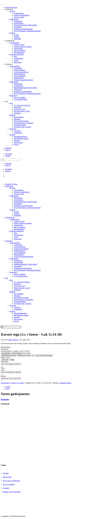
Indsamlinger (18, 48)
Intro (11, 103)
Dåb (15, 56)
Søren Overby (13, 340)
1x (33, 355)
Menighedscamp (19, 74)
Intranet (7, 156)
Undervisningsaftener (21, 72)
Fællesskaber (14, 19)
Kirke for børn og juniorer (23, 47)
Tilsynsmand (18, 142)
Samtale (16, 37)
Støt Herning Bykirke (21, 121)
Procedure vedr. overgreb (22, 127)
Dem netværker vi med (22, 111)
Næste (7, 388)
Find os (16, 144)
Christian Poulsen (65, 383)
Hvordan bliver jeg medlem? (23, 123)
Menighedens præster (21, 139)
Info (6, 278)
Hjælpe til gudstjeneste (21, 15)
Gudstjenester (10, 217)
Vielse (16, 60)
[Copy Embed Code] (2, 379)
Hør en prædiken (20, 50)
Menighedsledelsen (20, 137)
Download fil (5, 383)
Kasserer (17, 140)
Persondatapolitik (20, 125)
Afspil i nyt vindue (17, 383)
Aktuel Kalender (19, 70)
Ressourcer (13, 95)
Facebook (17, 131)
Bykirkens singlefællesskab (23, 29)
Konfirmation (18, 58)
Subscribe (5, 360)
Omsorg (12, 33)
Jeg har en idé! (19, 17)
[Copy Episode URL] (2, 374)
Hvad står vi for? (19, 109)
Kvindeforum (18, 23)
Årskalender (18, 68)
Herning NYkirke (11, 7)
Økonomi (17, 119)
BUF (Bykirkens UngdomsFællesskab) (27, 31)
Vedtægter (17, 113)
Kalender (8, 148)
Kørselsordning (19, 52)
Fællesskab (9, 186)
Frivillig (12, 11)
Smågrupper (18, 21)
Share (12, 360)
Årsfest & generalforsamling (23, 80)
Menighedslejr (19, 78)
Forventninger (19, 117)
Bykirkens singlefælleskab (23, 92)
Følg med (13, 129)
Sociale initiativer (20, 76)
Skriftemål (17, 39)
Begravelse (17, 62)
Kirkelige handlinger (17, 54)
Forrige (7, 387)
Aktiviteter (8, 241)
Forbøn (16, 35)
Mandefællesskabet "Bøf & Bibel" (25, 25)
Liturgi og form (19, 45)
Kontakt (12, 135)
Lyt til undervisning (20, 99)
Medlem (12, 115)
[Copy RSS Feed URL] (2, 366)
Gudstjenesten (14, 43)
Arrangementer (15, 66)
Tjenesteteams (19, 13)
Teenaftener (18, 27)
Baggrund (17, 107)
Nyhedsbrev (18, 133)
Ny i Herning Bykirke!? (22, 105)
